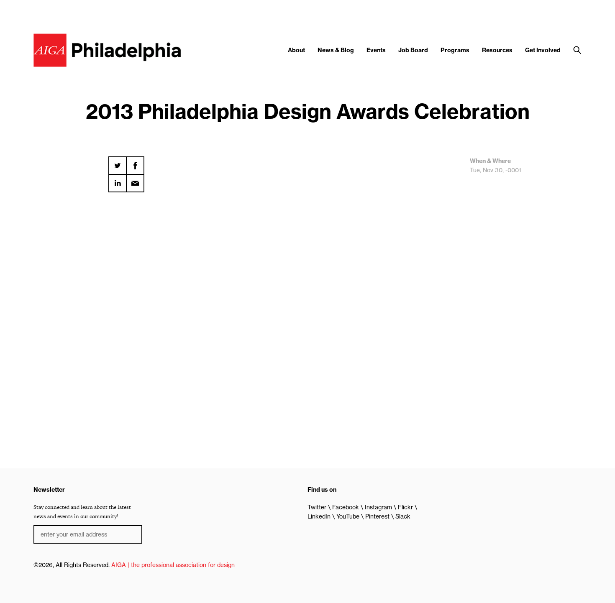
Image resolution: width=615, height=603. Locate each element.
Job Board (413, 50)
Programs (455, 50)
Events (376, 50)
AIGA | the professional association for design (173, 565)
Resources (497, 50)
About (296, 50)
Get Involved (543, 50)
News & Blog (336, 50)
